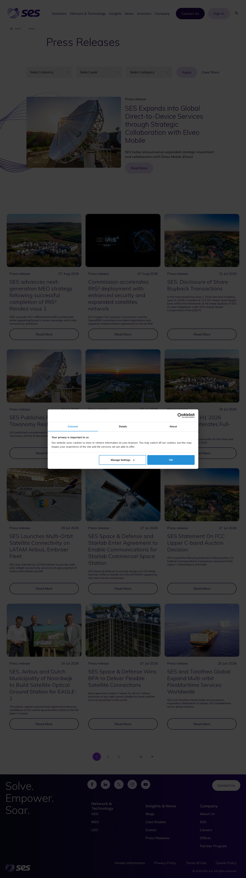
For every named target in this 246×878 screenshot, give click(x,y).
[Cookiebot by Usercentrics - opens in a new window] (180, 415)
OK (171, 459)
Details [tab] (123, 426)
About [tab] (173, 426)
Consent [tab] (73, 426)
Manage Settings (120, 459)
